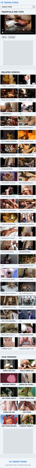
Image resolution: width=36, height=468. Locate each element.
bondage (12, 37)
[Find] (33, 6)
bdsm (4, 37)
